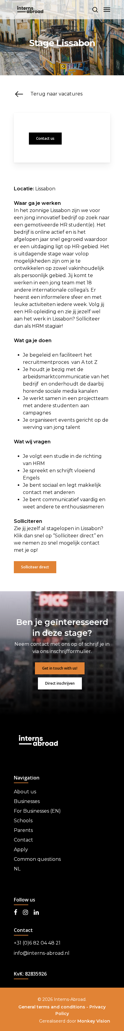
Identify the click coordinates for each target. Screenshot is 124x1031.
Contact (23, 840)
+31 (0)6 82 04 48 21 (37, 943)
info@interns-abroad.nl (42, 953)
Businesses (27, 801)
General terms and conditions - (53, 1007)
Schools (23, 820)
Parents (23, 830)
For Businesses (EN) (37, 811)
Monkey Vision (93, 1021)
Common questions (37, 859)
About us (25, 792)
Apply (21, 849)
